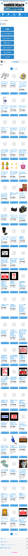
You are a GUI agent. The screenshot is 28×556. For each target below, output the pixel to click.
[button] (2, 4)
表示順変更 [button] (16, 61)
